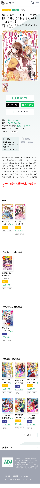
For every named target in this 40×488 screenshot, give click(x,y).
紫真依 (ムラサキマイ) (24, 126)
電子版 (23, 10)
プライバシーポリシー (28, 476)
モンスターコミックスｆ (18, 128)
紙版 (15, 10)
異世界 (14, 132)
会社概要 (7, 476)
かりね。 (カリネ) (12, 120)
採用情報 (16, 476)
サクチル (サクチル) (14, 123)
